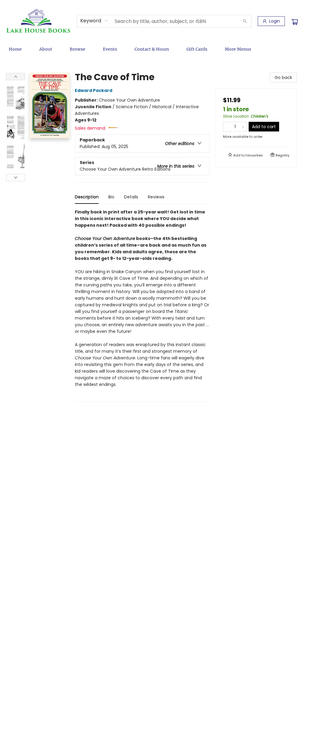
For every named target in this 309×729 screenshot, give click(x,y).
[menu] (154, 49)
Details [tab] (131, 197)
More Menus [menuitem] (238, 49)
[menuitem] (15, 49)
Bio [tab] (111, 197)
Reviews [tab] (156, 197)
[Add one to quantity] (243, 126)
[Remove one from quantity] (227, 126)
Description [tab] (87, 197)
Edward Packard (93, 90)
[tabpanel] (142, 305)
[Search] (245, 21)
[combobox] (94, 21)
